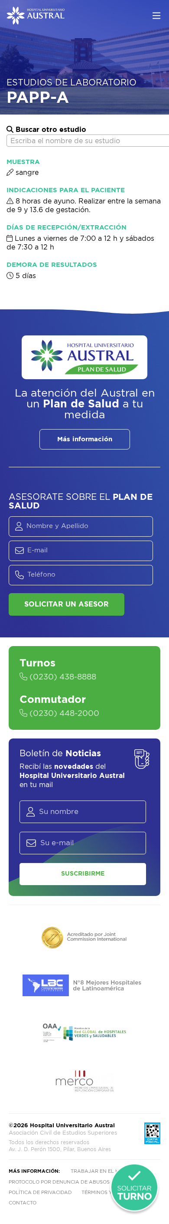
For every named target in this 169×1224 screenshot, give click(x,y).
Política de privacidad (40, 1192)
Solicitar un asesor (66, 604)
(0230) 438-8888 (61, 677)
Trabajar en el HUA (98, 1171)
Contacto (22, 1203)
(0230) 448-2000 (63, 714)
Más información (84, 439)
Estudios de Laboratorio (71, 83)
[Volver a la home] (35, 20)
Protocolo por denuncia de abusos (59, 1182)
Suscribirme (82, 874)
